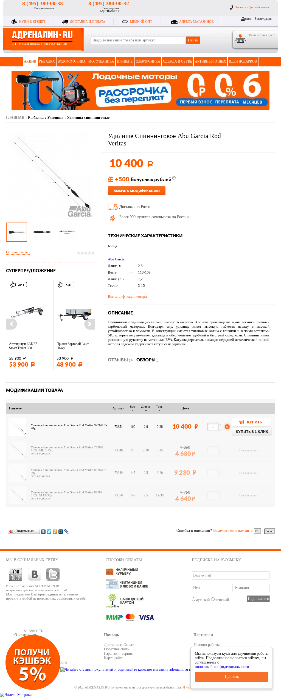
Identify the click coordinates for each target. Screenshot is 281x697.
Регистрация (262, 19)
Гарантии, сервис (118, 653)
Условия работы (206, 645)
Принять (232, 676)
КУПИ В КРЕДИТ (32, 22)
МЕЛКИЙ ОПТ (141, 22)
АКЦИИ (30, 61)
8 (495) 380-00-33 (42, 3)
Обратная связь (116, 649)
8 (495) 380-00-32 (108, 3)
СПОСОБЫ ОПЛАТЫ (124, 560)
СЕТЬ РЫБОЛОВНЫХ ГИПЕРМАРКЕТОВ (39, 44)
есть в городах (40, 453)
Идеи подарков (243, 61)
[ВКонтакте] (43, 531)
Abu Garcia (116, 259)
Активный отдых (210, 61)
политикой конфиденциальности (222, 667)
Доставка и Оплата (119, 645)
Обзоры (147, 360)
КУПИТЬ (254, 422)
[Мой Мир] (61, 531)
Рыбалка (47, 61)
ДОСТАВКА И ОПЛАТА (87, 22)
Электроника (148, 61)
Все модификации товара (127, 296)
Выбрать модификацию (137, 191)
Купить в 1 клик (252, 432)
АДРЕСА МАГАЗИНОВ (196, 22)
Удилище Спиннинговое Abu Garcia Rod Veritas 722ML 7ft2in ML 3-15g (67, 449)
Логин (246, 19)
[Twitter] (49, 531)
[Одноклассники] (55, 531)
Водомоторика (72, 61)
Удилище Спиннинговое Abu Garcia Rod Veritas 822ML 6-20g (69, 471)
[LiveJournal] (66, 531)
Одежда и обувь (177, 61)
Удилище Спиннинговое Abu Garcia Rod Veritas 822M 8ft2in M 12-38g (66, 494)
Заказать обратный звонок (252, 7)
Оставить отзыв (18, 252)
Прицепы (125, 61)
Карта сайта (113, 658)
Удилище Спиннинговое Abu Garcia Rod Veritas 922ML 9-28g (69, 427)
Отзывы (120, 360)
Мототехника (101, 61)
